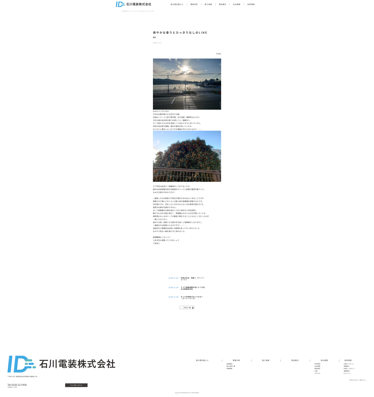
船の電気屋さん (177, 4)
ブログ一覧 (187, 307)
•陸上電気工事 (230, 366)
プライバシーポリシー (358, 380)
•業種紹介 (346, 366)
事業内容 (194, 4)
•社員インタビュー (349, 369)
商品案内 (222, 4)
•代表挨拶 (317, 364)
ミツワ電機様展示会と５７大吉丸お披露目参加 (193, 288)
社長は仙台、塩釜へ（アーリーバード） (193, 279)
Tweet (218, 53)
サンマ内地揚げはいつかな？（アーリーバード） (192, 298)
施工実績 (208, 4)
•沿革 (315, 371)
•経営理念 (317, 369)
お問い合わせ (77, 385)
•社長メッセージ (348, 364)
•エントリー (347, 373)
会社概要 (236, 4)
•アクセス (317, 373)
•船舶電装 (229, 364)
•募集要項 (346, 371)
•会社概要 (317, 366)
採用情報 (251, 4)
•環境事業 (229, 368)
